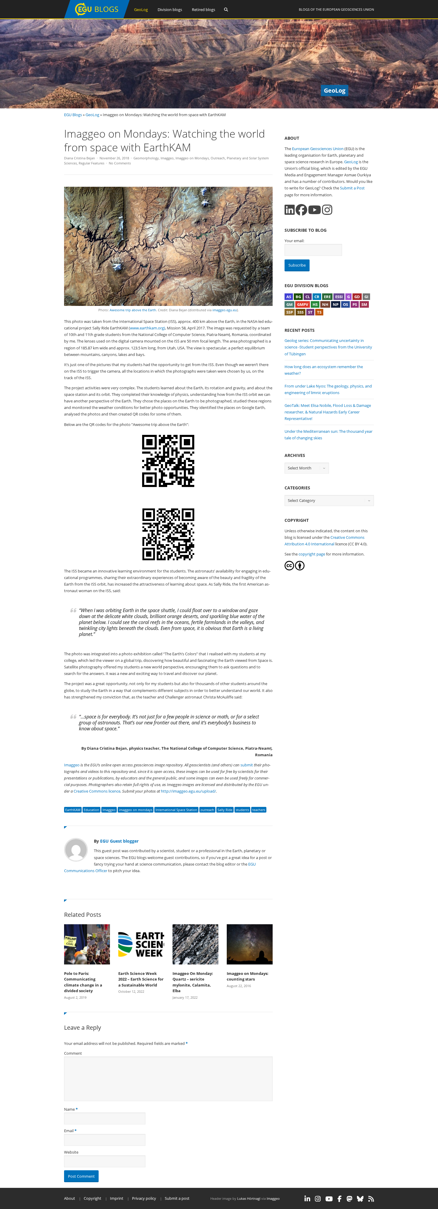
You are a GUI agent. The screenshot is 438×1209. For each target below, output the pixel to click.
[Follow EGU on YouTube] (329, 1199)
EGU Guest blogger (119, 841)
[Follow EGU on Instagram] (318, 1199)
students (242, 809)
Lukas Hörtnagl (248, 1198)
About (69, 1198)
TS (319, 312)
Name (69, 1109)
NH (325, 304)
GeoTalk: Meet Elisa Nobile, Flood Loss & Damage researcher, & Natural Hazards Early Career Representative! (328, 412)
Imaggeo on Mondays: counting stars (247, 976)
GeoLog (141, 9)
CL (307, 296)
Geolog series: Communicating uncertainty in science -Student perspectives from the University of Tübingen (328, 347)
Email (69, 1130)
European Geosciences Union (348, 9)
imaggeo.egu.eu (224, 310)
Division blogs (170, 9)
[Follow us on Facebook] (301, 210)
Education (91, 809)
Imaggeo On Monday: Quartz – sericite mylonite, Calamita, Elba (193, 982)
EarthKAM (72, 809)
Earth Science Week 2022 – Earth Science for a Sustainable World (141, 979)
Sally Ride (225, 809)
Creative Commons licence (97, 791)
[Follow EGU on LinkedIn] (307, 1199)
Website (71, 1152)
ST (310, 312)
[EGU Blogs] (97, 17)
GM (289, 304)
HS (315, 304)
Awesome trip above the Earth (133, 310)
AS (288, 296)
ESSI (339, 296)
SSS (300, 312)
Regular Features (91, 163)
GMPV (302, 304)
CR (316, 296)
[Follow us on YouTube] (314, 210)
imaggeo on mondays (135, 809)
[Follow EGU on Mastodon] (349, 1199)
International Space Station (176, 809)
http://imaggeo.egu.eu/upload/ (188, 791)
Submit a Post (352, 188)
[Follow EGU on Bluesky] (360, 1199)
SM (364, 304)
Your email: (294, 240)
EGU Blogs (73, 114)
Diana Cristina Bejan (79, 158)
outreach (207, 809)
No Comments (120, 163)
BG (298, 296)
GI (366, 296)
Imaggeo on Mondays (192, 158)
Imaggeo (167, 158)
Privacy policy (144, 1198)
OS (345, 304)
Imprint (116, 1198)
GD (357, 296)
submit (246, 765)
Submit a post (177, 1198)
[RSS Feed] (371, 1199)
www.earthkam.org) (147, 328)
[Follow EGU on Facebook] (340, 1199)
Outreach (218, 158)
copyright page (312, 554)
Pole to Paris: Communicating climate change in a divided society (83, 982)
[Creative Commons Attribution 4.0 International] (289, 569)
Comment (73, 1053)
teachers (258, 809)
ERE (327, 296)
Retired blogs (203, 9)
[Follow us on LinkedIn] (290, 210)
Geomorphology (146, 158)
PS (354, 304)
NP (335, 304)
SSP (289, 312)
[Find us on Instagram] (327, 210)
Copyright (92, 1198)
